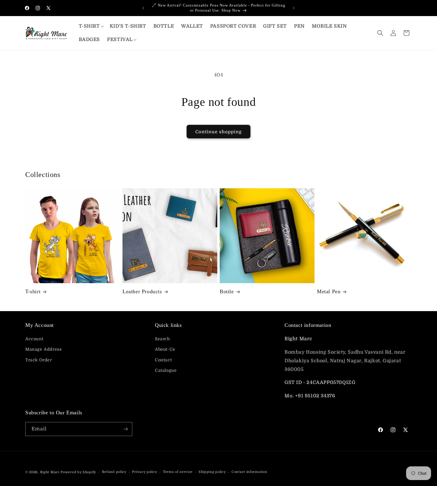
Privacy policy (144, 472)
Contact (163, 360)
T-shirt (32, 291)
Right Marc (50, 472)
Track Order (38, 360)
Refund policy (114, 472)
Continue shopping (218, 131)
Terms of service (178, 472)
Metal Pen (328, 291)
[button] (90, 26)
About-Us (165, 349)
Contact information (249, 472)
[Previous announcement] (143, 8)
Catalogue (166, 370)
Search (162, 338)
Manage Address (43, 349)
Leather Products (142, 291)
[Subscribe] (125, 429)
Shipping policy (212, 472)
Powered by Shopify (78, 472)
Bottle (227, 291)
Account (34, 338)
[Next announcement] (293, 8)
